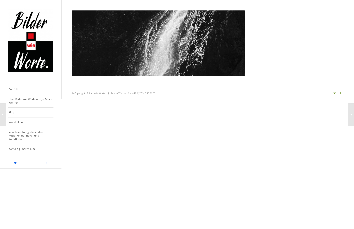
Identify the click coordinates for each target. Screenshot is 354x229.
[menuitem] (30, 89)
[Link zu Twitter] (15, 163)
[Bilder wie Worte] (30, 40)
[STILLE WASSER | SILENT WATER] (3, 114)
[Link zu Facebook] (46, 163)
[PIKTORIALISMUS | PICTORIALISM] (351, 114)
